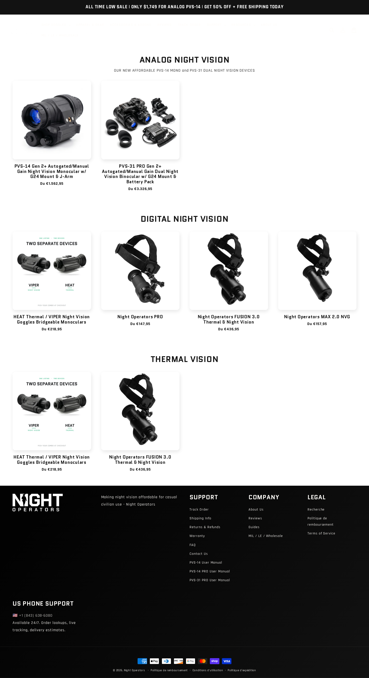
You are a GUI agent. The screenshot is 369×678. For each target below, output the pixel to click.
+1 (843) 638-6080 (35, 615)
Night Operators (134, 670)
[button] (331, 30)
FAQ (193, 545)
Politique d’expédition (242, 670)
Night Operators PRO (140, 317)
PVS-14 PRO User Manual (210, 571)
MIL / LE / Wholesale (266, 536)
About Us (256, 509)
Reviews (255, 518)
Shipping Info (200, 518)
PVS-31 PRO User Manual (210, 580)
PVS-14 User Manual (206, 562)
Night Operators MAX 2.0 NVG (317, 317)
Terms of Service (321, 533)
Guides (254, 527)
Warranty (197, 536)
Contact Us (199, 554)
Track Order (199, 509)
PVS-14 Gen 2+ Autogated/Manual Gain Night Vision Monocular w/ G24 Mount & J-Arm (52, 171)
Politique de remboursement (321, 521)
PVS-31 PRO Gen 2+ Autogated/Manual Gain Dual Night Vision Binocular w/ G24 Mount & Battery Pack (140, 174)
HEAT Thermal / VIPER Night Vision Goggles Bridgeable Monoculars (52, 319)
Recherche (316, 509)
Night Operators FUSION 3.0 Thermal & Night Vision (229, 319)
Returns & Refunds (205, 527)
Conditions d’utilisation (208, 670)
